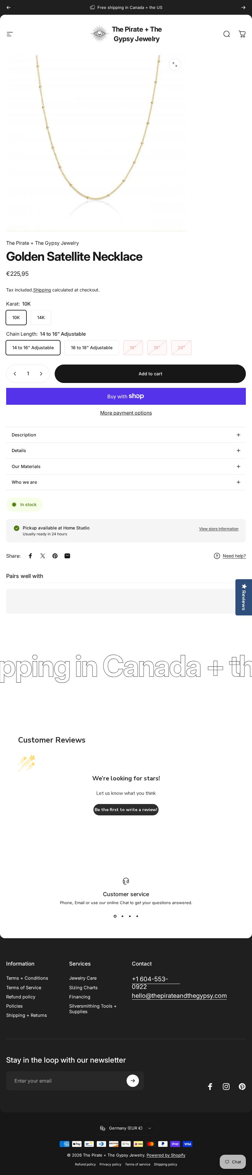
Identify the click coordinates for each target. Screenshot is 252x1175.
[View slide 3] (129, 916)
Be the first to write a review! (126, 810)
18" (157, 347)
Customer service (126, 894)
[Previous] (8, 7)
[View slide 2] (122, 916)
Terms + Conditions (27, 978)
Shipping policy (165, 1164)
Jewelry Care (82, 978)
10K (16, 317)
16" (133, 347)
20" (181, 347)
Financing (79, 997)
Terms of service (137, 1164)
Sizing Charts (83, 987)
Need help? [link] (234, 555)
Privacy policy (110, 1164)
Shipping (42, 289)
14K (41, 317)
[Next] (243, 7)
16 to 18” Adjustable (91, 347)
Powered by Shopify (166, 1155)
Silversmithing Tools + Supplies (93, 1008)
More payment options (126, 413)
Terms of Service (23, 987)
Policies (14, 1006)
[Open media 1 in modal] (175, 64)
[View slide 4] (137, 916)
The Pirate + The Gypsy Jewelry (137, 34)
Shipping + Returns (26, 1015)
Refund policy (20, 997)
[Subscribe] (133, 1081)
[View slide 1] (115, 916)
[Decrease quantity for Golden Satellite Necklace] (13, 374)
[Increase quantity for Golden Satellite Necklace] (42, 374)
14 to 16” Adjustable (33, 347)
